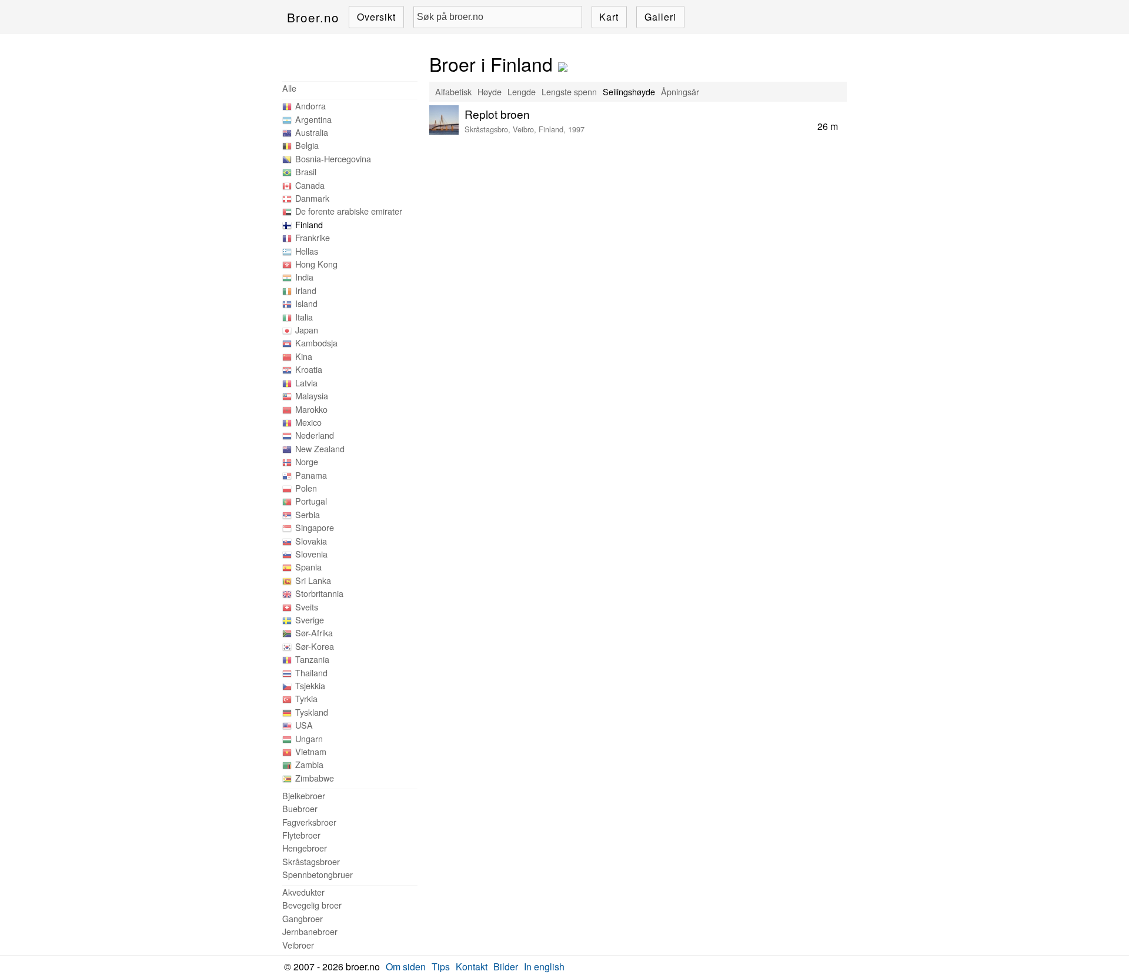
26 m (827, 126)
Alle (289, 88)
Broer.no (313, 17)
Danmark (312, 198)
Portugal (311, 501)
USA (304, 725)
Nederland (314, 435)
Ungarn (309, 738)
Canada (310, 185)
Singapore (314, 527)
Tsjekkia (310, 685)
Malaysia (311, 395)
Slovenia (311, 554)
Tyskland (311, 712)
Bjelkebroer (303, 795)
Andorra (310, 105)
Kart (609, 17)
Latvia (306, 382)
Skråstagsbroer (311, 861)
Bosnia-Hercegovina (333, 158)
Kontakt (471, 966)
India (304, 277)
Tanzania (312, 659)
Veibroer (298, 945)
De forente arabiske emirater (348, 211)
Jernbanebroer (310, 931)
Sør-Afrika (314, 632)
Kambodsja (316, 342)
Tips (441, 966)
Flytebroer (301, 835)
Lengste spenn (569, 91)
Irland (305, 290)
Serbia (307, 514)
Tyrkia (306, 698)
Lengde (521, 91)
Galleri (660, 17)
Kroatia (308, 369)
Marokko (311, 409)
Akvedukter (303, 892)
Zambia (309, 764)
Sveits (306, 606)
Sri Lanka (313, 580)
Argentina (313, 119)
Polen (306, 488)
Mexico (308, 422)
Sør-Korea (314, 646)
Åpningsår (680, 91)
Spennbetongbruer (317, 874)
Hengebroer (304, 848)
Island (306, 303)
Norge (306, 461)
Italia (304, 317)
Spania (308, 566)
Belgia (307, 145)
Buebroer (300, 808)
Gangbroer (302, 918)
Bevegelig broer (312, 905)
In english (544, 966)
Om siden (406, 966)
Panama (311, 475)
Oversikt (376, 17)
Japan (306, 329)
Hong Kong (316, 264)
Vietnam (310, 751)
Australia (311, 132)
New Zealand (320, 448)
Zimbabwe (314, 778)
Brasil (305, 171)
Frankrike (312, 237)
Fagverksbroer (309, 822)
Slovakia (311, 541)
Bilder (505, 966)
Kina (303, 356)
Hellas (306, 251)
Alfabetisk (453, 91)
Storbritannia (319, 593)
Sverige (309, 619)
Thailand (311, 672)
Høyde (489, 91)
